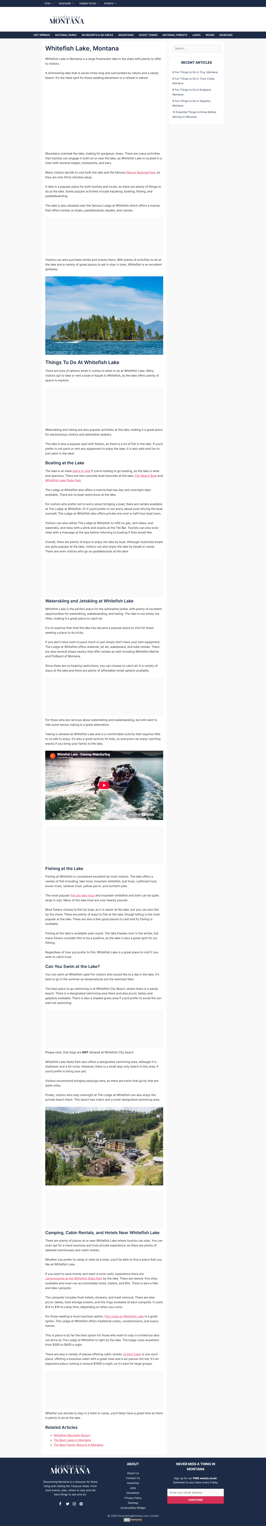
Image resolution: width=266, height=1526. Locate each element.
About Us (133, 1473)
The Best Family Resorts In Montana (78, 1445)
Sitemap (133, 1502)
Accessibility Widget (133, 1507)
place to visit (81, 471)
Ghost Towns (148, 34)
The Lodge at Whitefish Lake (124, 1316)
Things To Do (87, 3)
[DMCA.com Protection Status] (133, 1520)
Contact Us (133, 1478)
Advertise (133, 1483)
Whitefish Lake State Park (63, 480)
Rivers (210, 34)
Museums (226, 34)
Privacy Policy (133, 1498)
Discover (65, 3)
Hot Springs (42, 34)
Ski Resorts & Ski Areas (97, 34)
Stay (48, 3)
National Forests (175, 34)
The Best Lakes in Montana (72, 1440)
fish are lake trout (82, 895)
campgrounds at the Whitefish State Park (73, 1278)
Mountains (126, 34)
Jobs (133, 1488)
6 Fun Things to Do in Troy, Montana (195, 72)
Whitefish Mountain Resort (72, 1435)
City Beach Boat (146, 476)
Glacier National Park (140, 172)
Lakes (196, 34)
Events (109, 3)
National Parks (66, 34)
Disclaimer (133, 1492)
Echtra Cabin (132, 1354)
